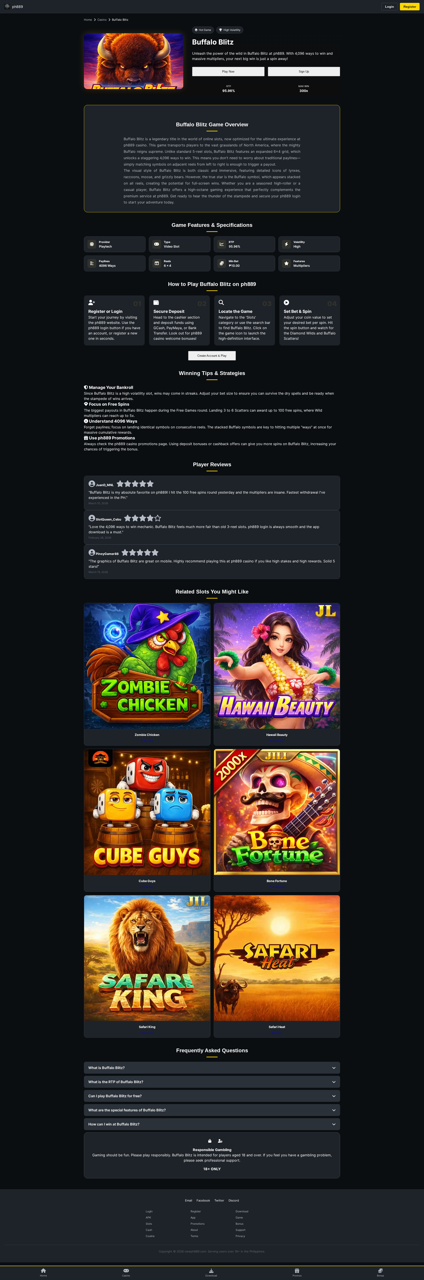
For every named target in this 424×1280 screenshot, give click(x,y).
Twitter (219, 1200)
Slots (149, 1223)
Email (188, 1200)
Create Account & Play (212, 355)
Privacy (240, 1236)
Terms (194, 1236)
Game (239, 1217)
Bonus (239, 1223)
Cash (149, 1229)
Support (240, 1229)
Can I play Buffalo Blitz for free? (115, 1096)
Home (88, 19)
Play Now (228, 71)
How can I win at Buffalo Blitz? (114, 1124)
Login (389, 6)
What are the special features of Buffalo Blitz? (127, 1110)
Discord (234, 1200)
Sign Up (304, 71)
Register (409, 6)
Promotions (197, 1223)
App (193, 1217)
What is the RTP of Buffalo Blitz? (115, 1082)
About (194, 1229)
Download (242, 1211)
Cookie (150, 1236)
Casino (102, 19)
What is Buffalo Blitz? (106, 1067)
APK (148, 1217)
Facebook (203, 1200)
